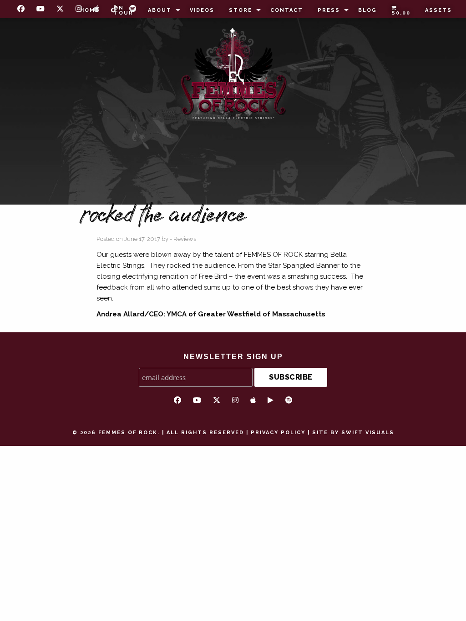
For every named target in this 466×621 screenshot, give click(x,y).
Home (89, 10)
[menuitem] (89, 10)
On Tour (123, 10)
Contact (286, 10)
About (160, 10)
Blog (367, 10)
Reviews (184, 238)
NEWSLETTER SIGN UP (233, 357)
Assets (438, 10)
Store (240, 10)
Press (329, 10)
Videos (202, 10)
